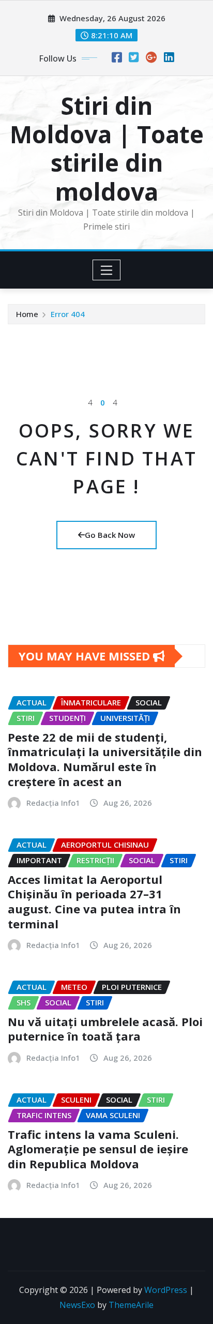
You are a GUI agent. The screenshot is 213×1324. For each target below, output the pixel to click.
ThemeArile (131, 1305)
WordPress (165, 1290)
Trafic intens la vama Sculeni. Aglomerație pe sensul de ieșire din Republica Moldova (98, 1148)
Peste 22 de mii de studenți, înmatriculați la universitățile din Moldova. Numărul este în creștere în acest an (105, 759)
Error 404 (68, 314)
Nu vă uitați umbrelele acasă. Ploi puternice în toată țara (105, 1029)
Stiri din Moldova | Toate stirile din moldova (107, 148)
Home (27, 314)
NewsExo (77, 1305)
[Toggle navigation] (107, 270)
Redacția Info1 (53, 803)
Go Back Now (110, 535)
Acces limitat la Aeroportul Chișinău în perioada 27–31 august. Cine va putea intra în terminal (94, 901)
